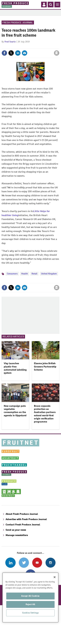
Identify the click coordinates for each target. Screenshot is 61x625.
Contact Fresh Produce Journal (23, 524)
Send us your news (16, 529)
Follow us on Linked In (10, 562)
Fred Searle (10, 41)
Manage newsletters (17, 535)
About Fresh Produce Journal (22, 514)
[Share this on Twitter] (11, 53)
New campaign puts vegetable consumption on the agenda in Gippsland (15, 410)
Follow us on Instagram (50, 562)
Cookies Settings (30, 612)
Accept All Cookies (30, 596)
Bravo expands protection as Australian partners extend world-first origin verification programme (45, 413)
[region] (30, 597)
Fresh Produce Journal (18, 22)
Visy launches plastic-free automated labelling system (15, 368)
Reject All (30, 604)
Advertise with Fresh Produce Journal (26, 519)
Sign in (19, 46)
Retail (34, 273)
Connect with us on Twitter (24, 562)
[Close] (54, 577)
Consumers (12, 273)
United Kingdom (49, 273)
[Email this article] (24, 53)
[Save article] (56, 53)
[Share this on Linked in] (18, 53)
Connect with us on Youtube (37, 562)
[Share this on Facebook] (4, 53)
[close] (59, 46)
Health (24, 273)
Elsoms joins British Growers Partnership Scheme (45, 366)
